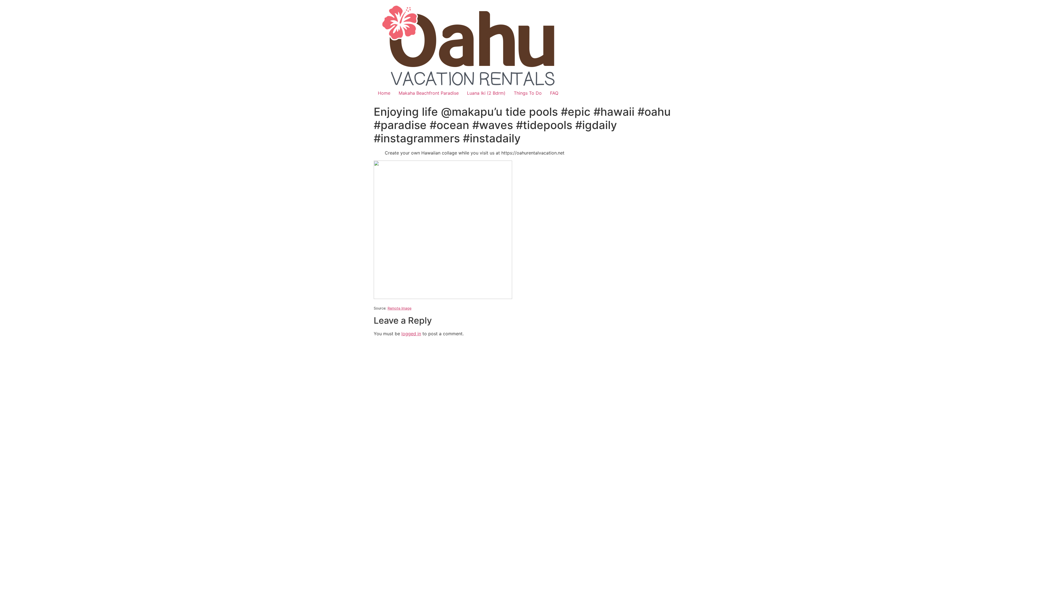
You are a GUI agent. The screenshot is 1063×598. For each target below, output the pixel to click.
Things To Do (528, 93)
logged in (411, 333)
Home (384, 93)
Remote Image (399, 308)
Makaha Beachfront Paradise (429, 93)
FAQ (554, 93)
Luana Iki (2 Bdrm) (486, 93)
